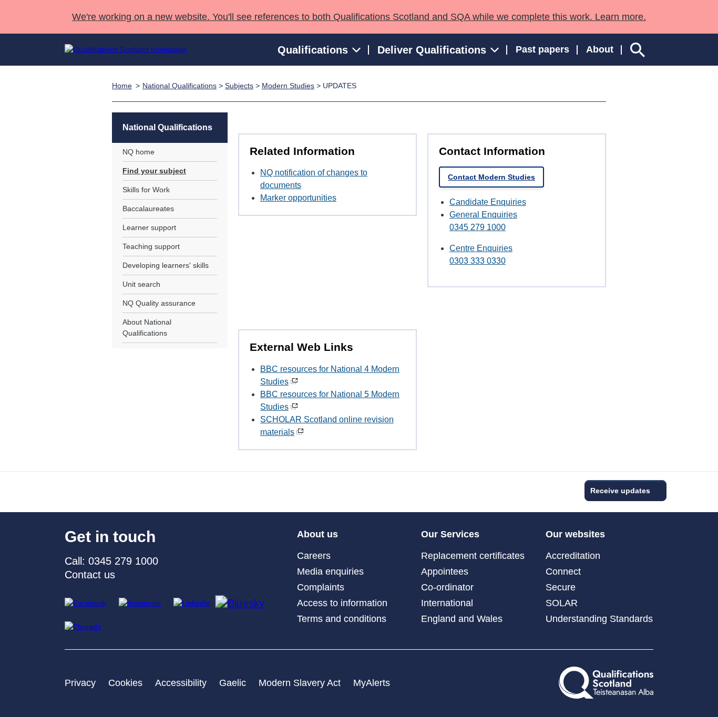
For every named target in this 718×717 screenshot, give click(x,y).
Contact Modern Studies (491, 177)
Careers (314, 555)
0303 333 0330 (477, 260)
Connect (563, 571)
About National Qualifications (146, 327)
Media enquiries (330, 571)
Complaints (320, 587)
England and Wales (461, 619)
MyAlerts (371, 683)
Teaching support (151, 246)
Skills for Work (146, 189)
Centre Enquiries (480, 248)
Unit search (141, 284)
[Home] (126, 49)
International (447, 603)
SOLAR (562, 603)
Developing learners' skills (165, 265)
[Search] (637, 50)
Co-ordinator (447, 587)
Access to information (342, 603)
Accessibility (181, 683)
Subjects (239, 85)
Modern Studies (288, 85)
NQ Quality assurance (159, 303)
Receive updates (620, 490)
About (599, 49)
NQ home (138, 152)
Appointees (444, 571)
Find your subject (154, 171)
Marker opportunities (298, 197)
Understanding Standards (599, 619)
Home (122, 85)
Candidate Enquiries (487, 202)
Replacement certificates (473, 555)
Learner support (149, 227)
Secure (561, 587)
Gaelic (232, 683)
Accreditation (573, 555)
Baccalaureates (148, 208)
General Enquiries (483, 214)
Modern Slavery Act (300, 683)
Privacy (80, 683)
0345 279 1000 (477, 227)
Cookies (125, 683)
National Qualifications (179, 85)
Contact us (90, 574)
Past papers (542, 49)
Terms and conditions (341, 619)
